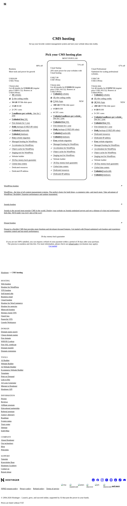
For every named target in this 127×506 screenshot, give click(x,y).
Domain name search (9, 332)
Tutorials (4, 459)
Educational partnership (10, 408)
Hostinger (5, 273)
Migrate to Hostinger (9, 386)
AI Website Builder (8, 367)
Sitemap (4, 428)
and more (116, 486)
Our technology (7, 443)
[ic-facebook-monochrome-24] (97, 479)
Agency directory (8, 415)
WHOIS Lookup (7, 341)
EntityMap (5, 431)
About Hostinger (7, 440)
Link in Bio (5, 380)
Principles (5, 450)
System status (6, 421)
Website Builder (7, 364)
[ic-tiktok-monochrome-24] (120, 479)
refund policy (74, 244)
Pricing (4, 399)
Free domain (6, 338)
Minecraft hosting (8, 310)
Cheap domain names (9, 335)
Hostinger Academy (9, 466)
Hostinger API (6, 389)
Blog (3, 447)
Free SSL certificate (8, 345)
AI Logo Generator (8, 383)
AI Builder (5, 360)
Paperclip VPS (7, 319)
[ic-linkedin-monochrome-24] (93, 479)
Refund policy (38, 489)
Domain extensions (8, 351)
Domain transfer (7, 348)
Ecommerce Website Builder (12, 370)
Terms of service (52, 489)
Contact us (5, 469)
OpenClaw (5, 316)
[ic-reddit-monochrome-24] (115, 479)
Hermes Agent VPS (8, 313)
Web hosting (6, 284)
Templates (5, 373)
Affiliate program (8, 405)
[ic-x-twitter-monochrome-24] (106, 479)
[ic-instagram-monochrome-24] (102, 479)
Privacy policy (25, 489)
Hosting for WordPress (10, 287)
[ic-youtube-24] (111, 479)
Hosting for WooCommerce (12, 303)
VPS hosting (6, 290)
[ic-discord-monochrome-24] (124, 479)
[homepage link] (5, 5)
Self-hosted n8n (7, 293)
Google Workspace (8, 322)
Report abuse (6, 472)
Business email (7, 297)
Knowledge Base (8, 462)
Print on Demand (7, 376)
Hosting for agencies (9, 306)
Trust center (5, 424)
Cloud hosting (6, 300)
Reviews (4, 402)
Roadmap (5, 418)
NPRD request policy (9, 489)
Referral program (7, 411)
